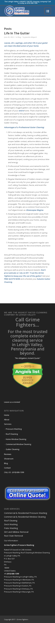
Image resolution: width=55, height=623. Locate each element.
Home (6, 415)
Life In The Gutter (17, 33)
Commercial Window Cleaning (18, 444)
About (6, 419)
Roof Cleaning (12, 434)
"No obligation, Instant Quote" (27, 358)
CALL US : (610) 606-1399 (14, 472)
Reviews (7, 454)
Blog (19, 37)
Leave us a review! (12, 402)
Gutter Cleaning (12, 449)
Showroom (8, 458)
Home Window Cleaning (16, 439)
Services (7, 424)
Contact (7, 468)
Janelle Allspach (31, 37)
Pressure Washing (14, 429)
